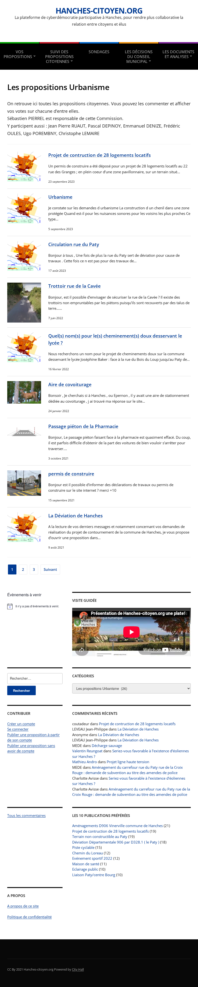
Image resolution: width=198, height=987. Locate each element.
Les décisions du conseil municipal (139, 56)
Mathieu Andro (84, 761)
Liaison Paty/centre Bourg (93, 874)
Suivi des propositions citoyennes (59, 56)
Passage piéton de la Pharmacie (83, 426)
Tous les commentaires (26, 815)
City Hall (78, 969)
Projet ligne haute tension (128, 761)
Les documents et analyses (178, 54)
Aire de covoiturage (70, 384)
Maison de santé (85, 863)
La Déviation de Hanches (75, 515)
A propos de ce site (23, 906)
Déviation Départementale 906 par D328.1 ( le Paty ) (115, 842)
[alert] (35, 606)
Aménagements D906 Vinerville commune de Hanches (117, 825)
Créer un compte (21, 723)
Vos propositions (18, 54)
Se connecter (17, 729)
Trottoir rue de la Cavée (74, 286)
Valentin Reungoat (87, 750)
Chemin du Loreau (87, 853)
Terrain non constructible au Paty (99, 836)
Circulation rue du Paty (73, 244)
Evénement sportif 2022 (92, 858)
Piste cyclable (83, 847)
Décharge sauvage (107, 745)
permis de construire (71, 474)
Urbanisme (60, 197)
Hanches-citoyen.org (99, 10)
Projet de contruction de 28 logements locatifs (99, 155)
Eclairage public (85, 869)
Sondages (99, 51)
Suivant (50, 569)
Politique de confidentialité (29, 916)
